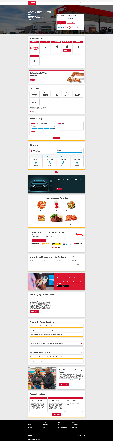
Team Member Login (60, 424)
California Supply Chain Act (76, 431)
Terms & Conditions (75, 424)
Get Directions (62, 22)
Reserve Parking (67, 50)
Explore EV (59, 188)
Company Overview (45, 424)
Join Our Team (64, 384)
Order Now (71, 22)
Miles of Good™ (45, 427)
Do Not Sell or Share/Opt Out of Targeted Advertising (78, 429)
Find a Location (56, 414)
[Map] (67, 306)
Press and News (30, 427)
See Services (39, 240)
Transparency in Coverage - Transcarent (63, 427)
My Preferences (74, 427)
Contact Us (29, 424)
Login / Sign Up (83, 0)
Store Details (75, 405)
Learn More (33, 111)
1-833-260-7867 (34, 238)
